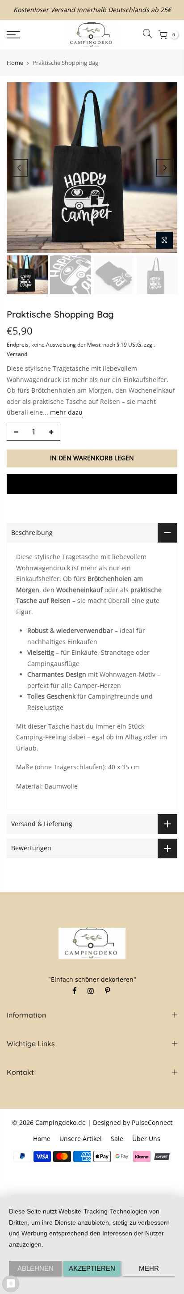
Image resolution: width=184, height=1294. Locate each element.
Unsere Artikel (80, 1138)
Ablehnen (35, 1268)
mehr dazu (65, 412)
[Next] (165, 168)
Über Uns (146, 1138)
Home (15, 63)
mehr (149, 1268)
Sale (117, 1138)
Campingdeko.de (60, 1122)
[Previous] (19, 168)
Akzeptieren (92, 1268)
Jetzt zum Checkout (92, 483)
